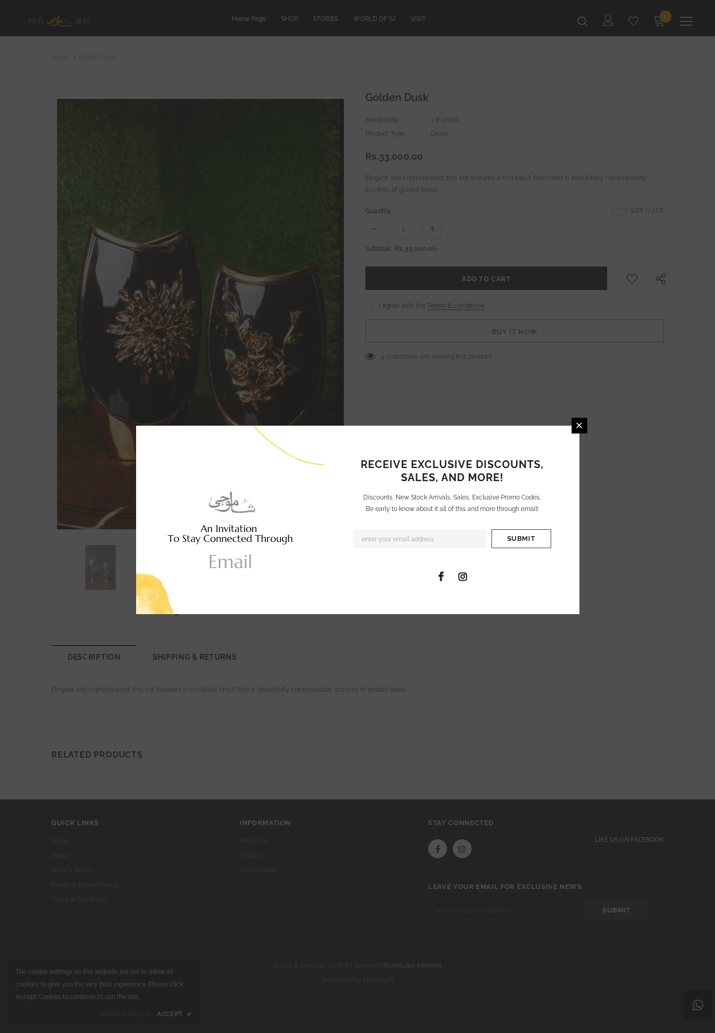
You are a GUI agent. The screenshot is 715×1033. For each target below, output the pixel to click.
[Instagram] (463, 576)
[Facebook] (441, 576)
